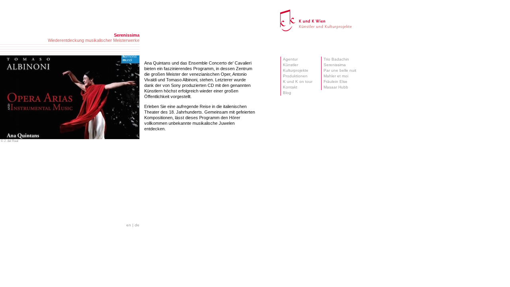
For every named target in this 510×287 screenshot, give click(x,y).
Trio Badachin (336, 59)
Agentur (290, 59)
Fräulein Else (335, 81)
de (137, 225)
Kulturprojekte (295, 70)
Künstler (290, 65)
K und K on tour (297, 81)
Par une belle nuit (340, 70)
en (128, 225)
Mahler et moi (336, 76)
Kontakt (290, 87)
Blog (287, 92)
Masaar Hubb (336, 87)
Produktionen (295, 76)
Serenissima (335, 65)
